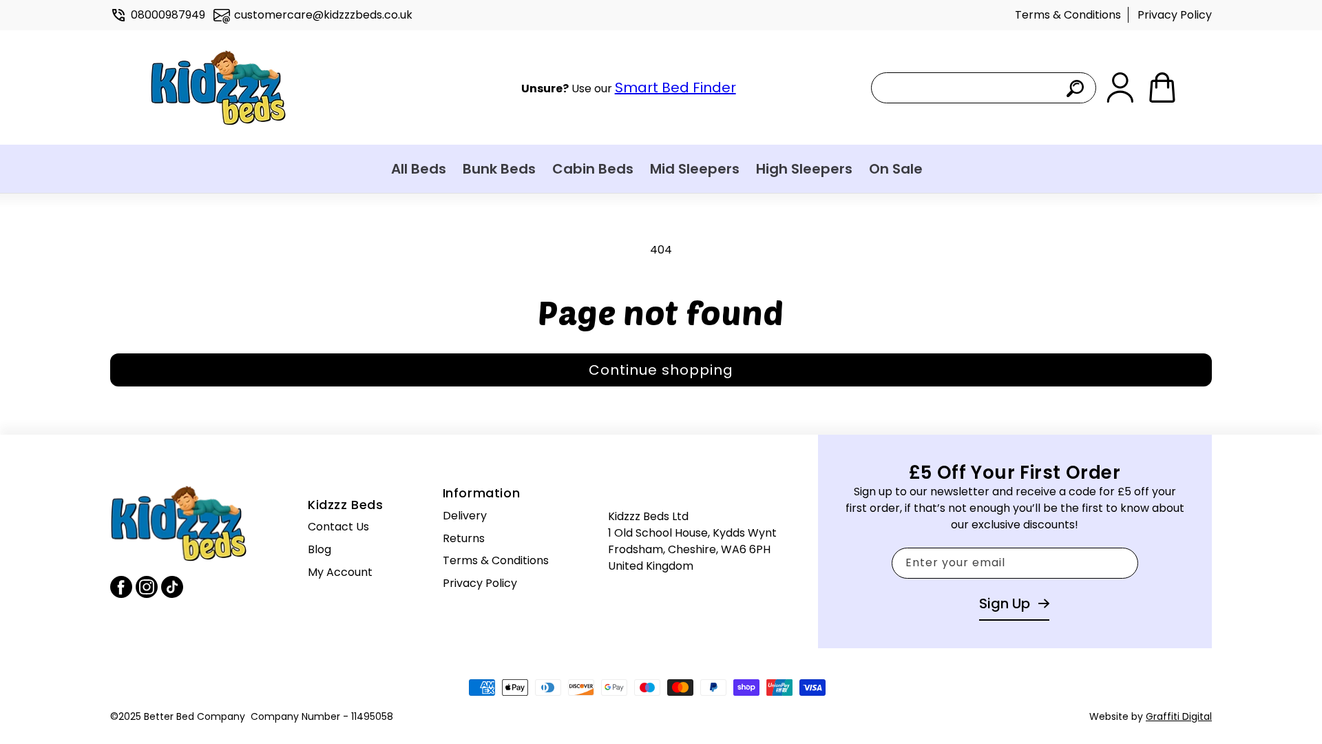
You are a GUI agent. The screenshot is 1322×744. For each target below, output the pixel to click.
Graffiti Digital (1179, 716)
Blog (319, 549)
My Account (340, 572)
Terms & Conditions (1068, 15)
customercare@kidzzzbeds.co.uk (323, 15)
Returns (464, 538)
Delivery (465, 516)
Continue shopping (661, 370)
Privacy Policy (1174, 15)
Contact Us (338, 527)
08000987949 (168, 15)
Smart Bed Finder (675, 87)
